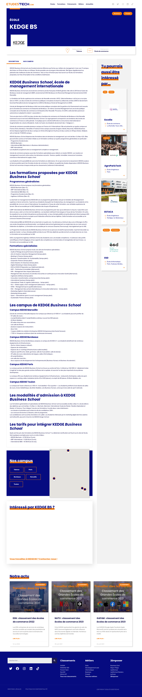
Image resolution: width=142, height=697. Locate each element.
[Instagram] (123, 4)
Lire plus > (16, 638)
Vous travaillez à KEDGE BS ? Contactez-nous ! (33, 559)
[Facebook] (113, 4)
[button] (54, 479)
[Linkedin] (128, 4)
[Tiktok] (132, 4)
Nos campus (28, 61)
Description (14, 61)
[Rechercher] (54, 660)
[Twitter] (118, 4)
